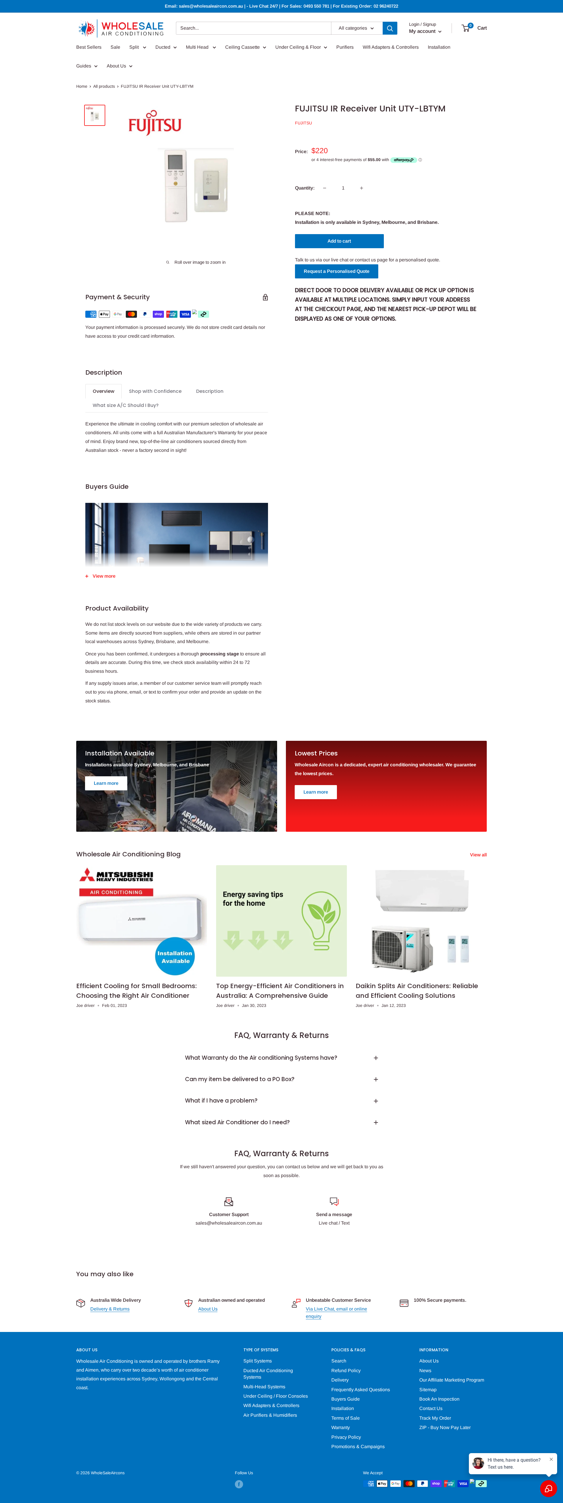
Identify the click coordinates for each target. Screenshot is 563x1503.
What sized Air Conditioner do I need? (237, 1122)
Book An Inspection (439, 1399)
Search (338, 1360)
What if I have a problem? (221, 1101)
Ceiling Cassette (242, 47)
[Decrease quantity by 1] (324, 188)
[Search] (390, 28)
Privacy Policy (346, 1437)
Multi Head (198, 47)
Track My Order (435, 1418)
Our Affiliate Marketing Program (451, 1379)
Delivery (340, 1379)
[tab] (103, 391)
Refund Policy (346, 1370)
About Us (116, 65)
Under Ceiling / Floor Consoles (275, 1396)
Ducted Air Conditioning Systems (268, 1373)
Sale (115, 47)
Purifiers (345, 47)
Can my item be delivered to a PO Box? (239, 1079)
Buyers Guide (345, 1399)
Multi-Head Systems (264, 1386)
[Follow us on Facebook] (239, 1484)
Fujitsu (303, 123)
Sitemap (428, 1389)
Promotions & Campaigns (358, 1446)
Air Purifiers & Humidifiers (270, 1415)
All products (104, 86)
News (425, 1370)
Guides (83, 65)
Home (81, 86)
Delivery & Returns (110, 1308)
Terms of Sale (345, 1418)
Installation (439, 47)
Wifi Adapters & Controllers (391, 47)
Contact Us (430, 1408)
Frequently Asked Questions (360, 1389)
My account (423, 31)
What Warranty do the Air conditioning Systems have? (261, 1058)
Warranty (340, 1427)
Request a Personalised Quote (336, 271)
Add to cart (339, 241)
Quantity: (305, 187)
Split (134, 47)
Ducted (162, 47)
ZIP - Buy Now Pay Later (445, 1427)
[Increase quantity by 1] (361, 188)
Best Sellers (88, 47)
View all (479, 854)
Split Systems (257, 1360)
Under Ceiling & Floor (298, 47)
